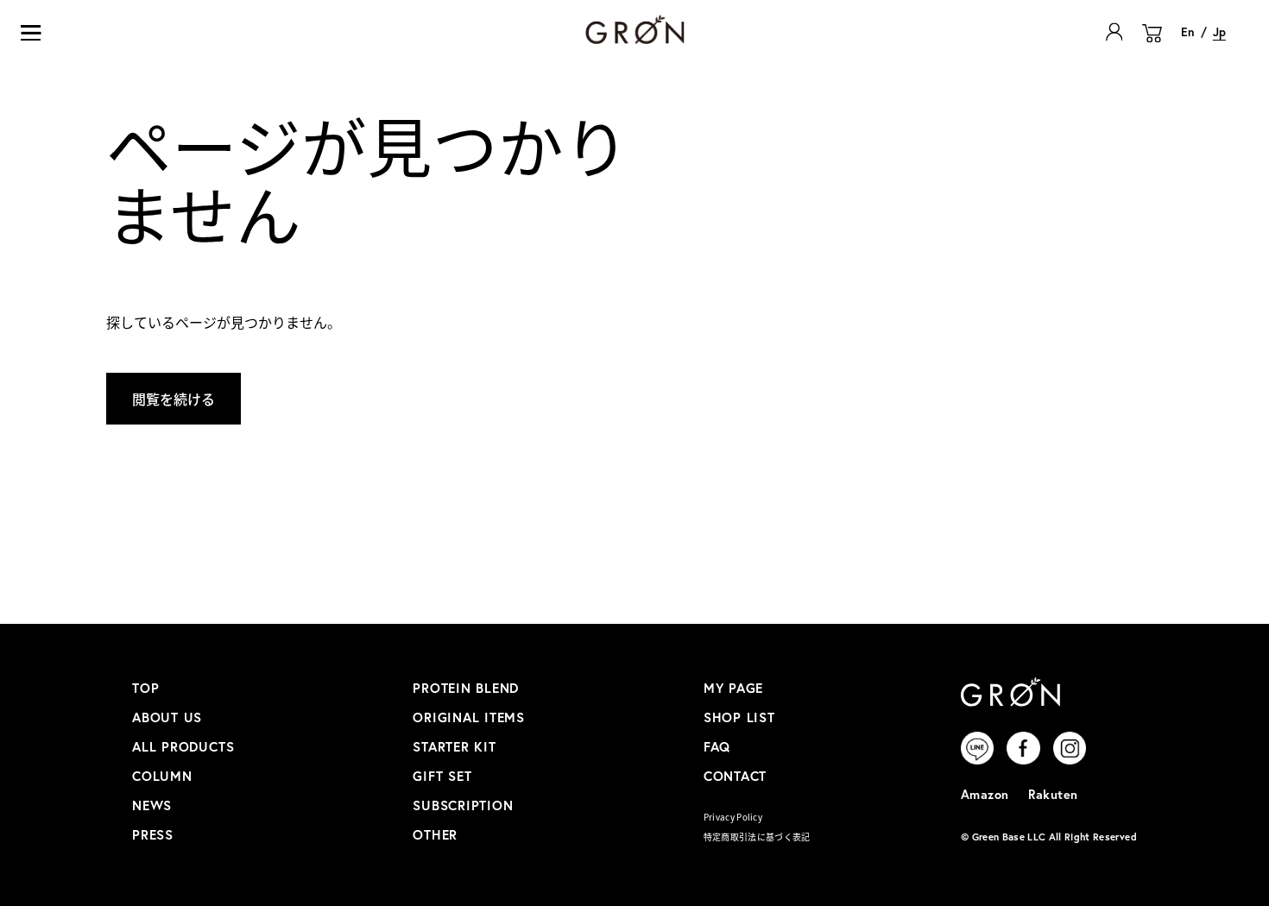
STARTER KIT (454, 746)
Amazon (985, 794)
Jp (1219, 32)
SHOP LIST (739, 717)
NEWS (152, 805)
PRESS (153, 834)
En (1188, 32)
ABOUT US (167, 717)
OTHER (435, 834)
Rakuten (1052, 794)
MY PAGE (733, 687)
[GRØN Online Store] (634, 29)
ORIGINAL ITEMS (469, 717)
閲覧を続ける (173, 398)
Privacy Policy (733, 816)
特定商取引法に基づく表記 (757, 836)
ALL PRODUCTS (183, 746)
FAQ (717, 746)
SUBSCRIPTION (463, 805)
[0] (1152, 42)
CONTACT (735, 775)
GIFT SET (442, 775)
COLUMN (162, 775)
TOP (145, 687)
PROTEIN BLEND (466, 687)
